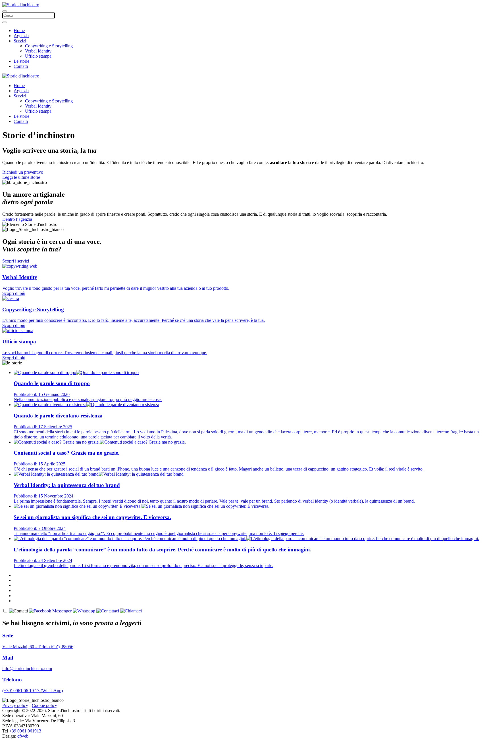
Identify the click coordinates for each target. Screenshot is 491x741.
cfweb (22, 736)
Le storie (21, 61)
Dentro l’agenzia (17, 219)
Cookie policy (44, 705)
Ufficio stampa (38, 56)
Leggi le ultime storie (21, 177)
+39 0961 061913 (25, 731)
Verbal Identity (38, 51)
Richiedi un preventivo (22, 172)
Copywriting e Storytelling (49, 45)
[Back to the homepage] (20, 4)
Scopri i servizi (15, 261)
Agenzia (21, 35)
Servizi (20, 40)
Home (19, 30)
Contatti (21, 66)
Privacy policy (15, 705)
